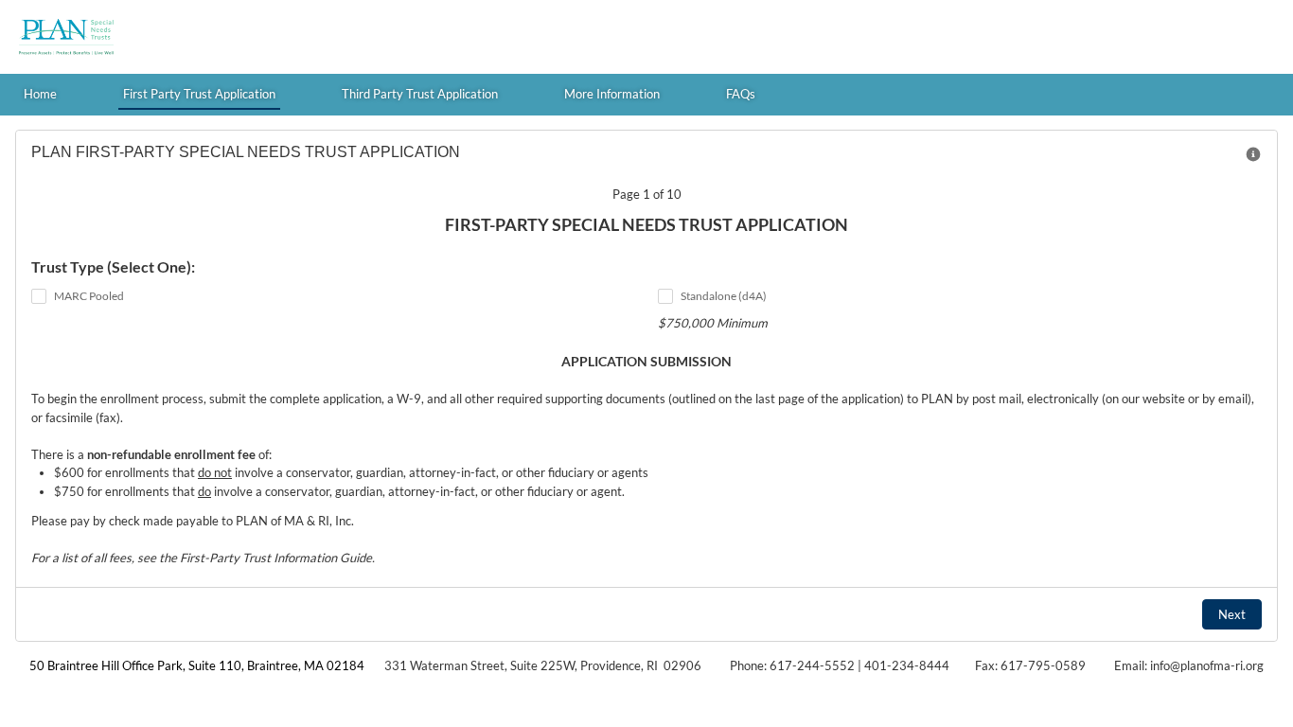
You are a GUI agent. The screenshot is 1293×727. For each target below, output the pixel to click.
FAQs (740, 93)
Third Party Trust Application (420, 93)
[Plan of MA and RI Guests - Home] (66, 37)
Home (40, 93)
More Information (612, 93)
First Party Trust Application (199, 93)
